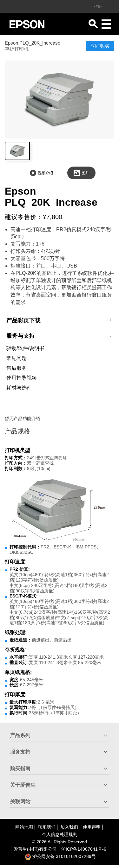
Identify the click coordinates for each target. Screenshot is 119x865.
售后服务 (16, 368)
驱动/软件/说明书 (25, 348)
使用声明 (92, 827)
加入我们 (69, 827)
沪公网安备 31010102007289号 (63, 856)
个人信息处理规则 (59, 834)
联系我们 (47, 827)
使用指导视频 (21, 378)
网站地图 (24, 827)
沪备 (83, 849)
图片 (85, 173)
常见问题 (16, 358)
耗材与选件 (19, 387)
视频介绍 (45, 173)
